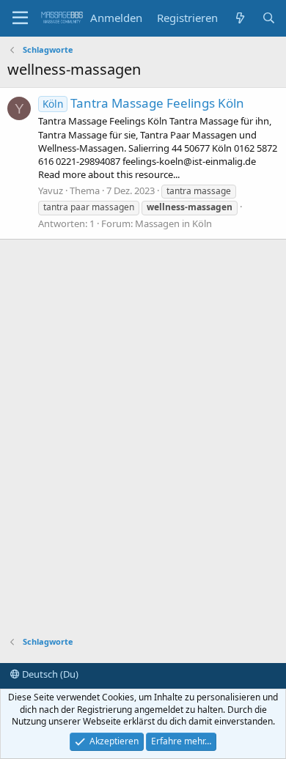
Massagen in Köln (173, 223)
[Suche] (268, 18)
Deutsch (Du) (49, 674)
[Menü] (20, 18)
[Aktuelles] (239, 18)
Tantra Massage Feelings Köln (143, 103)
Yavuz (50, 190)
